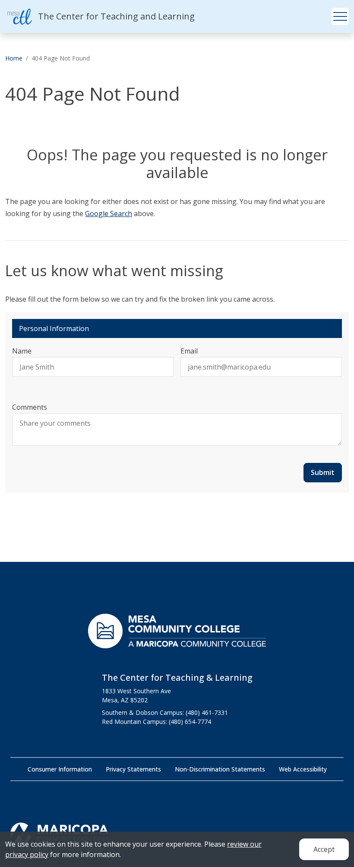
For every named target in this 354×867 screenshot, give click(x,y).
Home (13, 58)
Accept (324, 849)
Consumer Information (60, 769)
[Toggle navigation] (340, 16)
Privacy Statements (133, 769)
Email (189, 351)
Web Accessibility (303, 769)
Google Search (108, 213)
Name (22, 351)
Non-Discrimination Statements (220, 769)
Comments (29, 407)
